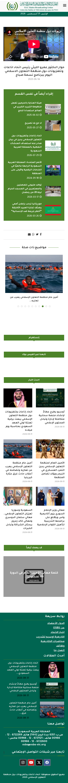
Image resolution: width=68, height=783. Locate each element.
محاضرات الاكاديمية (53, 641)
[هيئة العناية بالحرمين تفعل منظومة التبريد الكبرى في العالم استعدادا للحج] (53, 109)
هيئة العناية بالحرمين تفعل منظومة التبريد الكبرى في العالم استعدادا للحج (26, 107)
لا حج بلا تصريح (33, 123)
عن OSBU (59, 628)
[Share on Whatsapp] (33, 235)
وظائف (60, 646)
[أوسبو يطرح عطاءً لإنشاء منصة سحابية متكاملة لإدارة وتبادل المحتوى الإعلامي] (50, 398)
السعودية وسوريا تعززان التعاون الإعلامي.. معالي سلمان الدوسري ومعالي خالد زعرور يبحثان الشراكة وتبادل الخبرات (18, 519)
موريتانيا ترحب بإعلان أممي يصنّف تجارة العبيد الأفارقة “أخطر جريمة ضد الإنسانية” (26, 208)
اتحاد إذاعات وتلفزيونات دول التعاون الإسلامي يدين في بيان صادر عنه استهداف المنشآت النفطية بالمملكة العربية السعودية (25, 143)
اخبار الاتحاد (58, 632)
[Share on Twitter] (37, 235)
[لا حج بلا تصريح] (53, 125)
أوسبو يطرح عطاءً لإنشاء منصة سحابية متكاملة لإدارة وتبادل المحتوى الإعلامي (52, 417)
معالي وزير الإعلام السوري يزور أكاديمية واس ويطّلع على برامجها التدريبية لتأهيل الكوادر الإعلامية (51, 517)
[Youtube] (31, 762)
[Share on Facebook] (40, 235)
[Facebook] (47, 762)
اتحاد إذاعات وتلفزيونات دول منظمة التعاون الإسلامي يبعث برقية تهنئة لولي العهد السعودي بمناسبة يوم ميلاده (18, 421)
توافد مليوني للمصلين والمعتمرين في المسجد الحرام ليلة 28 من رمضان (25, 189)
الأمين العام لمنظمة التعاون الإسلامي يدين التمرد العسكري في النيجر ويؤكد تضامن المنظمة (52, 470)
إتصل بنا (59, 650)
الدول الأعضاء (56, 623)
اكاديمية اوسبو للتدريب (50, 637)
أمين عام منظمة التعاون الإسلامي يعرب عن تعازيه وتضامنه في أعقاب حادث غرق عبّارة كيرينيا (18, 470)
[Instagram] (23, 762)
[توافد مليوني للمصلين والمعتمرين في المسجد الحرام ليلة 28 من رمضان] (53, 191)
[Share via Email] (29, 235)
